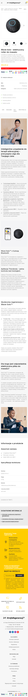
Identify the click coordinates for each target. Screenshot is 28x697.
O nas (14, 678)
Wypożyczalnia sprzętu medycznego (14, 683)
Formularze (14, 671)
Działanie (9, 109)
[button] (4, 26)
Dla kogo (15, 110)
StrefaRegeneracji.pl (12, 691)
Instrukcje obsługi (14, 668)
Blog (14, 656)
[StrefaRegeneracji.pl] (14, 3)
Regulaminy (14, 644)
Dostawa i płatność (14, 639)
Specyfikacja (22, 109)
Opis (3, 109)
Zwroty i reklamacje (14, 642)
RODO (14, 649)
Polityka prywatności (14, 647)
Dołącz (19, 575)
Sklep (2, 8)
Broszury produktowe (14, 666)
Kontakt (14, 659)
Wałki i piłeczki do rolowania (11, 8)
